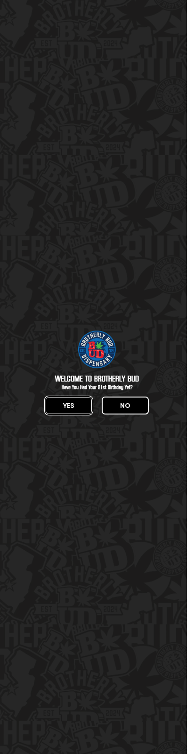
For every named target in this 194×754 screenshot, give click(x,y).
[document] (97, 377)
